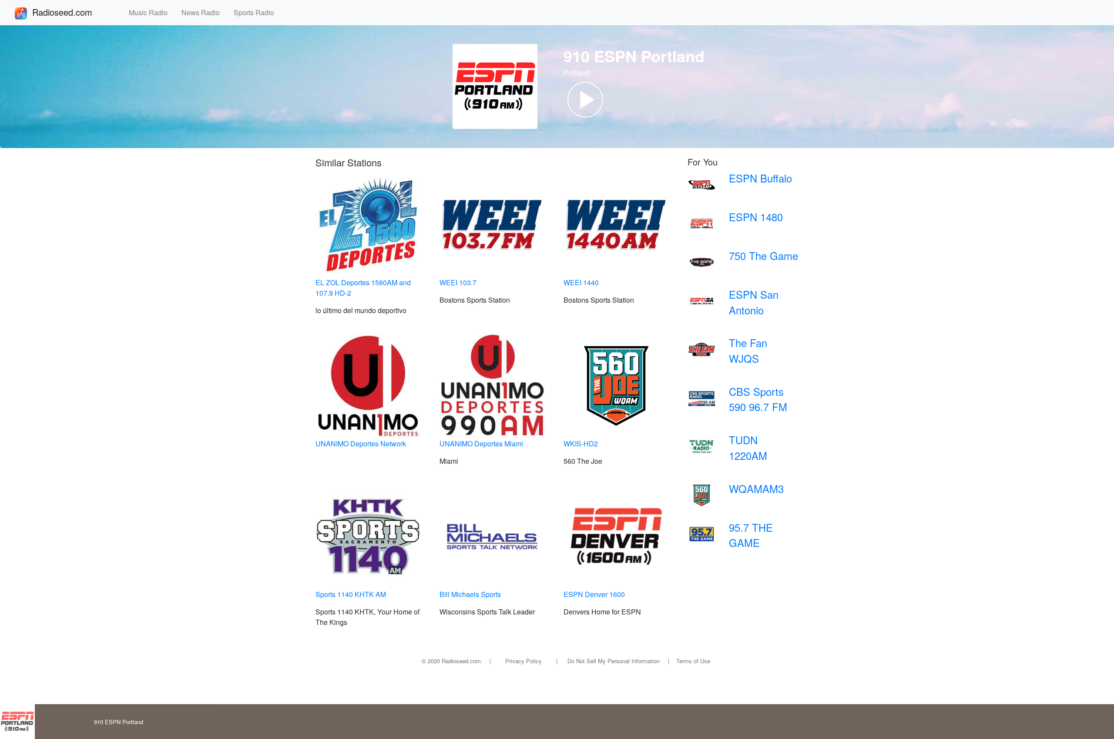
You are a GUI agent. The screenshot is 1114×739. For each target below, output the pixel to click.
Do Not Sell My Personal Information (613, 661)
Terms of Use (693, 661)
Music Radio (151, 12)
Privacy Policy (523, 661)
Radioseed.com (72, 12)
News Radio (204, 12)
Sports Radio (257, 12)
